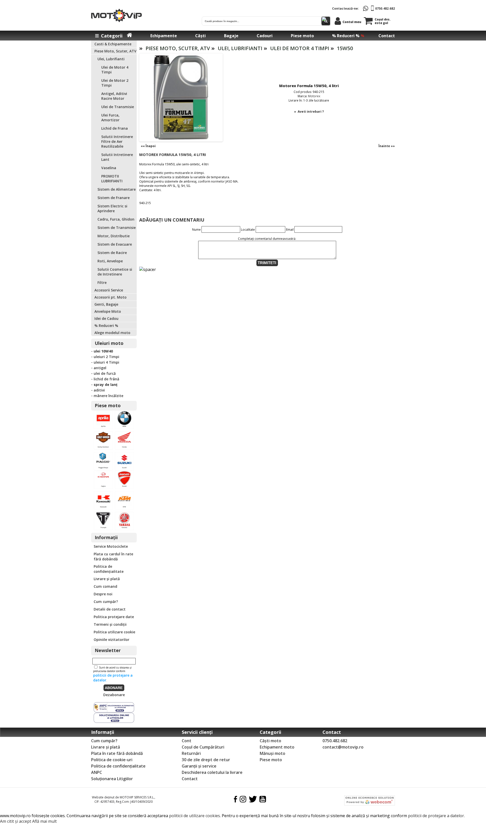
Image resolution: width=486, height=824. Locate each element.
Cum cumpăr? (106, 601)
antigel (100, 367)
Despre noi (103, 594)
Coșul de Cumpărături (203, 747)
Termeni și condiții (110, 624)
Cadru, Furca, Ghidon (115, 219)
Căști (200, 35)
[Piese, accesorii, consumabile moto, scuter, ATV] (114, 469)
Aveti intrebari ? (311, 111)
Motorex (314, 96)
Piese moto (302, 35)
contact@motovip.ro (342, 747)
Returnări (191, 753)
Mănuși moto (272, 753)
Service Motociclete (111, 546)
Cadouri (265, 35)
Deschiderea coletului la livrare (212, 772)
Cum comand (105, 586)
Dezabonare (114, 694)
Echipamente (163, 35)
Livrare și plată (107, 578)
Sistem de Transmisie (116, 227)
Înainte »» (386, 146)
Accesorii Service (108, 290)
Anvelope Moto (107, 311)
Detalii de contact (110, 609)
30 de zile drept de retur (206, 759)
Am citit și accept (15, 821)
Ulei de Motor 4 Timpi (299, 48)
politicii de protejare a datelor (436, 815)
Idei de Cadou (106, 318)
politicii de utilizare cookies (194, 815)
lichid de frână (106, 379)
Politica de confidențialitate (109, 569)
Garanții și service (199, 766)
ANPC (96, 772)
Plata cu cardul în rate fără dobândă (113, 556)
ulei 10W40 (103, 351)
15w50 (345, 48)
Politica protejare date (114, 616)
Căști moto (270, 740)
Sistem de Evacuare (114, 244)
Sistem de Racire (112, 252)
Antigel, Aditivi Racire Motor (114, 96)
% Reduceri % (345, 35)
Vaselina (108, 167)
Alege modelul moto (112, 332)
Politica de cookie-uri (111, 759)
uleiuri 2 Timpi (106, 356)
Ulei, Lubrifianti (111, 58)
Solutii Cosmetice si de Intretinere (114, 272)
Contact (386, 35)
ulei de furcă (105, 373)
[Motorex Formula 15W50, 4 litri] (181, 139)
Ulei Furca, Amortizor (110, 117)
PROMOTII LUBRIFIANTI (112, 178)
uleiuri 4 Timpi (106, 362)
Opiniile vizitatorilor (111, 639)
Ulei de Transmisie (117, 106)
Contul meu (351, 22)
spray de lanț (105, 384)
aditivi (99, 390)
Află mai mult (44, 821)
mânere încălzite (108, 395)
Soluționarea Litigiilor (112, 778)
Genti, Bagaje (106, 304)
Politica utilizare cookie (114, 632)
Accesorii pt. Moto (110, 297)
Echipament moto (277, 747)
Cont (186, 740)
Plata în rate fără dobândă (117, 753)
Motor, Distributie (113, 235)
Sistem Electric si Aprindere (112, 208)
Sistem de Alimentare (116, 189)
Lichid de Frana (114, 128)
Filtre (102, 282)
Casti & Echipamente (112, 44)
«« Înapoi (148, 146)
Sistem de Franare (113, 197)
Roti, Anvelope (110, 261)
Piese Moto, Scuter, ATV (115, 51)
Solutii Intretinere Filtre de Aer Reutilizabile (117, 141)
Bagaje (231, 35)
